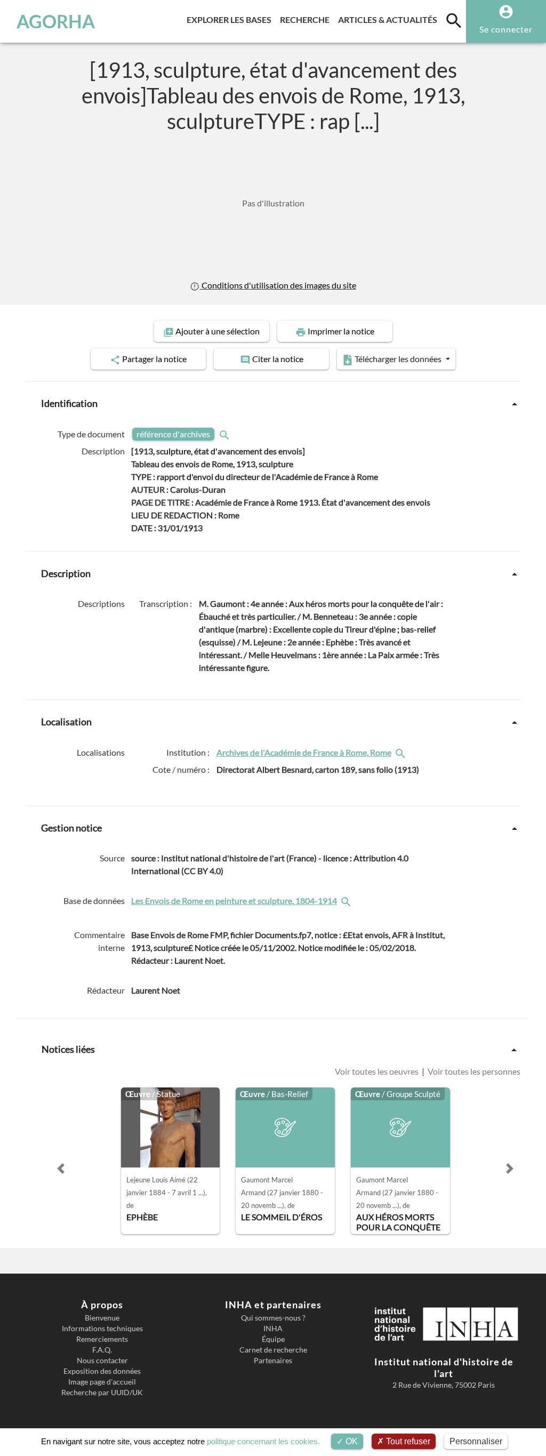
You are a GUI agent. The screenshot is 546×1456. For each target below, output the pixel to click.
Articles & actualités (389, 19)
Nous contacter (102, 1360)
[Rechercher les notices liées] (401, 752)
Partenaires (273, 1360)
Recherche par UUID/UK (102, 1392)
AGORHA (56, 21)
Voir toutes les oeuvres (377, 1071)
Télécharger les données (398, 359)
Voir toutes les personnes (473, 1071)
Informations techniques (102, 1328)
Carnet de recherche (273, 1350)
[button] (60, 1168)
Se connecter (506, 29)
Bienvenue (102, 1318)
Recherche (307, 19)
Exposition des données (102, 1371)
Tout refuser (407, 1441)
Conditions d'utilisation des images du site (278, 285)
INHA (273, 1328)
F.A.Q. (102, 1350)
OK (350, 1441)
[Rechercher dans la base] (347, 901)
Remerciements (102, 1339)
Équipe (273, 1339)
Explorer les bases (231, 19)
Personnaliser (475, 1441)
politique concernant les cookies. (263, 1441)
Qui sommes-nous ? (273, 1318)
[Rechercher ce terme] (225, 434)
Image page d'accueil (102, 1382)
